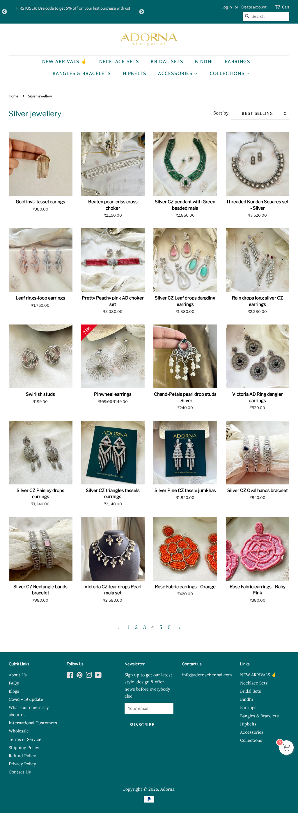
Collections (228, 73)
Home (14, 96)
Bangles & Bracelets (82, 73)
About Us (18, 675)
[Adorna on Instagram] (89, 676)
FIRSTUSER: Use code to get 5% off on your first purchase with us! (73, 8)
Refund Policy (22, 755)
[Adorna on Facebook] (70, 676)
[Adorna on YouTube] (98, 676)
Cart (285, 7)
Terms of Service (25, 739)
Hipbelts (134, 73)
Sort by (220, 113)
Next (142, 12)
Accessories (176, 73)
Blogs (14, 691)
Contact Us (20, 772)
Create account (254, 7)
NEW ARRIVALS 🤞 (64, 61)
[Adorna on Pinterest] (79, 676)
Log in (226, 7)
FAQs (14, 683)
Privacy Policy (22, 763)
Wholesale (19, 731)
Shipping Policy (24, 747)
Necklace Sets (119, 61)
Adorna (167, 789)
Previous (4, 12)
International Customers (33, 722)
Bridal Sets (167, 61)
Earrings (237, 61)
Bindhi (204, 61)
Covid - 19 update (26, 699)
